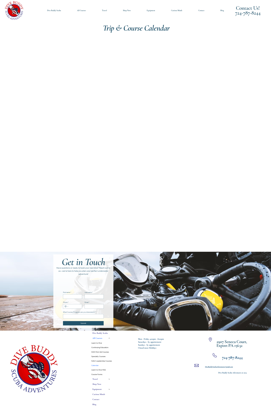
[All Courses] (109, 338)
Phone (65, 302)
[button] (151, 10)
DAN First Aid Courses (100, 352)
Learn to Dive (96, 343)
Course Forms (96, 374)
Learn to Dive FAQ (98, 370)
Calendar (95, 365)
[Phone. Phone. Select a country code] (66, 306)
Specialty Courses (98, 356)
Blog (94, 404)
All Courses (97, 338)
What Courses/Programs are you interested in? (79, 312)
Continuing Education (99, 347)
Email (87, 302)
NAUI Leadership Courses (101, 361)
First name (67, 292)
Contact (95, 399)
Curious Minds (98, 394)
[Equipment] (109, 389)
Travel (95, 379)
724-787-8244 (248, 13)
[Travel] (109, 379)
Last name (89, 292)
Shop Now (96, 384)
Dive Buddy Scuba (100, 333)
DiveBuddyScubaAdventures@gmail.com (219, 367)
